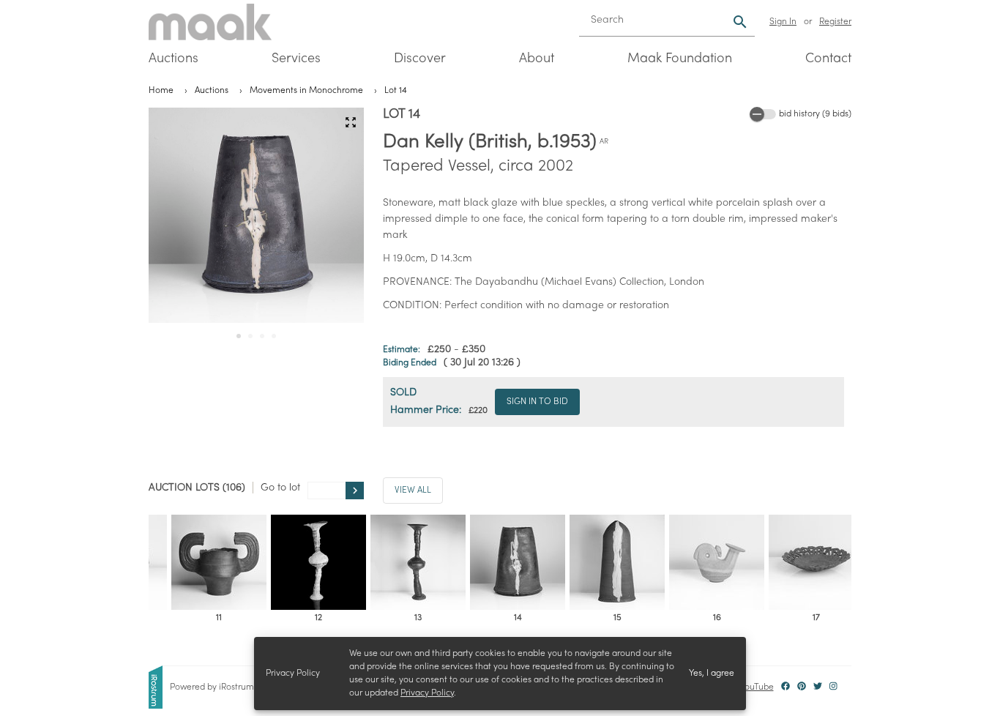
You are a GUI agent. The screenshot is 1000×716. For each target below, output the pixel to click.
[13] (418, 562)
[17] (816, 562)
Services (296, 59)
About (536, 59)
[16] (716, 562)
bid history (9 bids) (815, 114)
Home (161, 90)
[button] (350, 122)
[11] (218, 562)
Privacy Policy (427, 693)
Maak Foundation (679, 59)
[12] (318, 562)
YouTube (757, 687)
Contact (828, 59)
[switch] (763, 114)
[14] (517, 562)
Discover (420, 59)
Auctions (173, 59)
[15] (617, 562)
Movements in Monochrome (306, 90)
